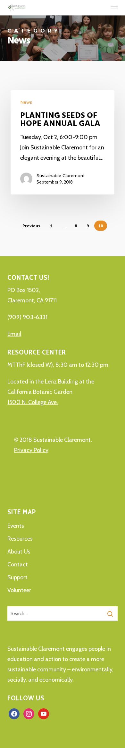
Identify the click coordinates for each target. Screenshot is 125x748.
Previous (31, 226)
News (26, 102)
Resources (20, 538)
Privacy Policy (31, 450)
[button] (114, 8)
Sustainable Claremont (61, 175)
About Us (18, 551)
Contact (17, 564)
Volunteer (19, 590)
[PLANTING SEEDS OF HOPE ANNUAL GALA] (62, 142)
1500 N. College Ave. (32, 402)
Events (15, 525)
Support (17, 577)
